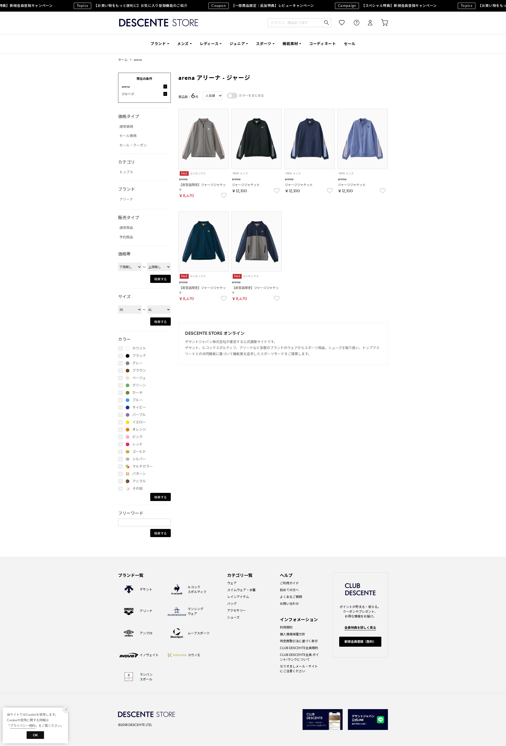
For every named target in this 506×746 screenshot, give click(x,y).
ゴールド (139, 451)
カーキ (137, 392)
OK (35, 735)
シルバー (139, 459)
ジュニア (237, 43)
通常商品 (126, 227)
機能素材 (290, 43)
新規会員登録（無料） (360, 642)
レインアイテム (238, 597)
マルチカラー (142, 466)
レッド (137, 444)
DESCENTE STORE (158, 23)
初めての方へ (289, 590)
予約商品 (126, 237)
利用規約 (286, 627)
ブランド (158, 43)
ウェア (232, 583)
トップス (126, 172)
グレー (137, 363)
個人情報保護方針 (292, 634)
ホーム (123, 60)
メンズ (183, 43)
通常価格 (126, 126)
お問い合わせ (289, 604)
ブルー (137, 400)
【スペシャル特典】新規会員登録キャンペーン (381, 5)
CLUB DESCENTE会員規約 (299, 648)
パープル (139, 415)
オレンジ (139, 429)
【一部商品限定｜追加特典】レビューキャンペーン (257, 5)
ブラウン (139, 370)
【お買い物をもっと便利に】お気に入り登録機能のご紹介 (126, 5)
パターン (139, 474)
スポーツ (263, 43)
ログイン (366, 23)
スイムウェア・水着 (241, 590)
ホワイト (139, 348)
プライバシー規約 (22, 726)
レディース (209, 43)
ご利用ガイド (289, 583)
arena (138, 60)
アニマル (139, 481)
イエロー (139, 422)
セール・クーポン (133, 145)
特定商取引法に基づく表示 (299, 641)
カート (381, 23)
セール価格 (128, 136)
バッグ (232, 604)
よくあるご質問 (291, 597)
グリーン (139, 385)
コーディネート (322, 43)
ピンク (137, 437)
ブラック (139, 356)
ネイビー (139, 407)
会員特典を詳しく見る (360, 628)
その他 (137, 488)
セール (350, 43)
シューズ (233, 617)
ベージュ (139, 378)
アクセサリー (236, 610)
